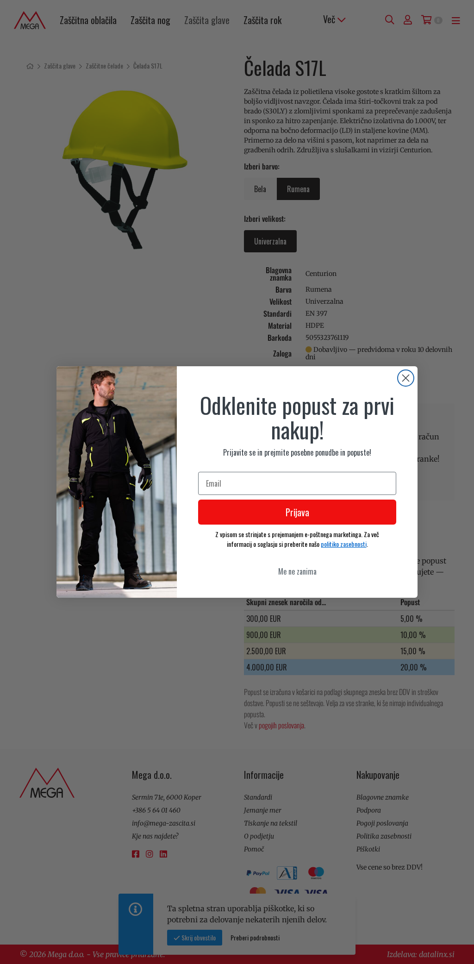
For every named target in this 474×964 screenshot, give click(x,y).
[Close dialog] (406, 378)
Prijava (297, 512)
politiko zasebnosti (344, 544)
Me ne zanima (297, 571)
